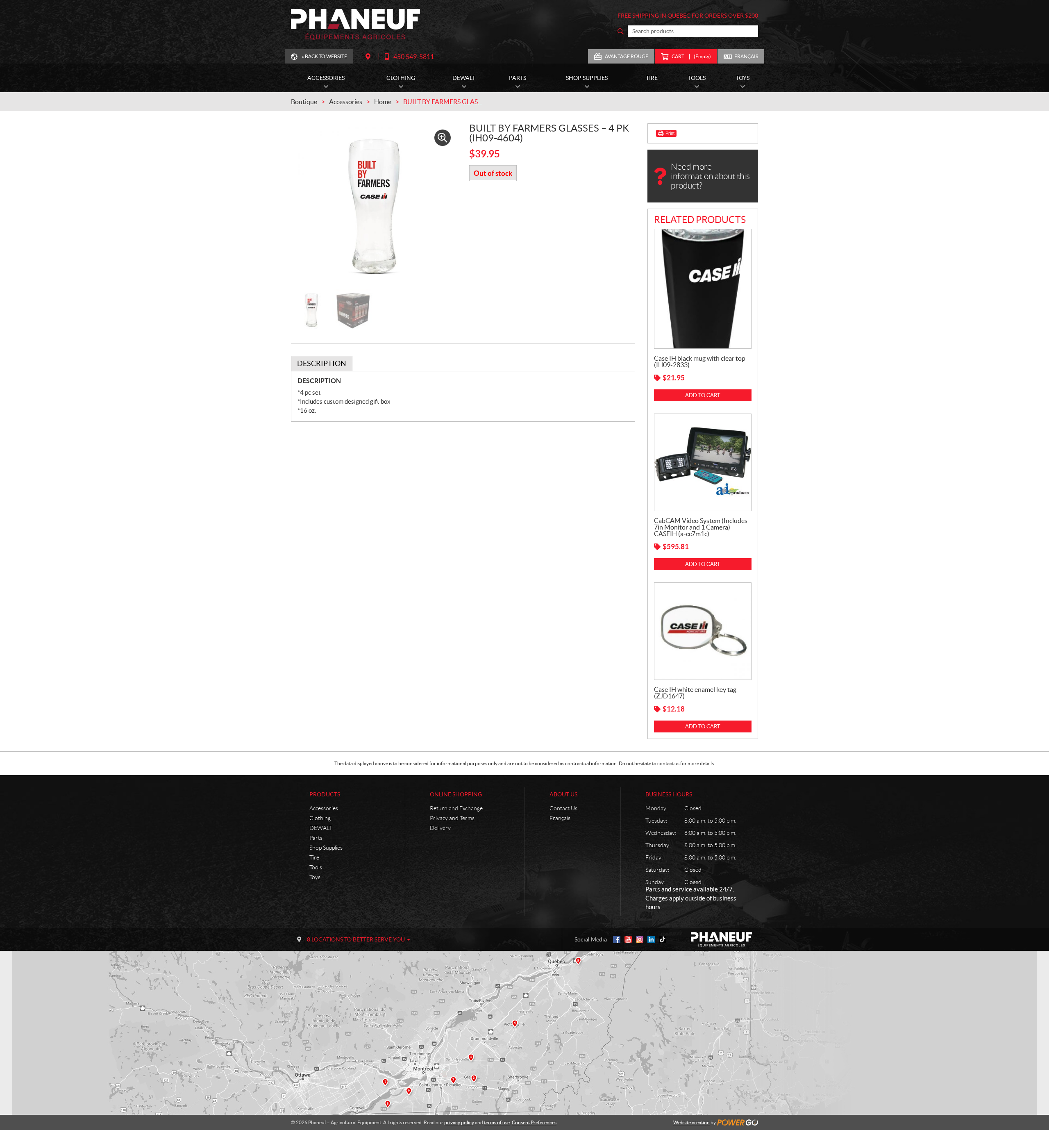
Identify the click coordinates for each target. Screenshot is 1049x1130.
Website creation (691, 1122)
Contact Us (563, 808)
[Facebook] (616, 939)
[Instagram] (639, 939)
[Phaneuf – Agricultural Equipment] (355, 24)
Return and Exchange (456, 808)
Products (324, 794)
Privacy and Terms (452, 818)
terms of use (497, 1122)
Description (321, 363)
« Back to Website (324, 56)
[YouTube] (628, 939)
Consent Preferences (534, 1122)
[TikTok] (662, 939)
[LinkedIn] (651, 939)
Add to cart (702, 395)
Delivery (440, 828)
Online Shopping (456, 794)
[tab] (321, 363)
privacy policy (459, 1122)
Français (746, 56)
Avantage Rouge (626, 56)
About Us (563, 794)
